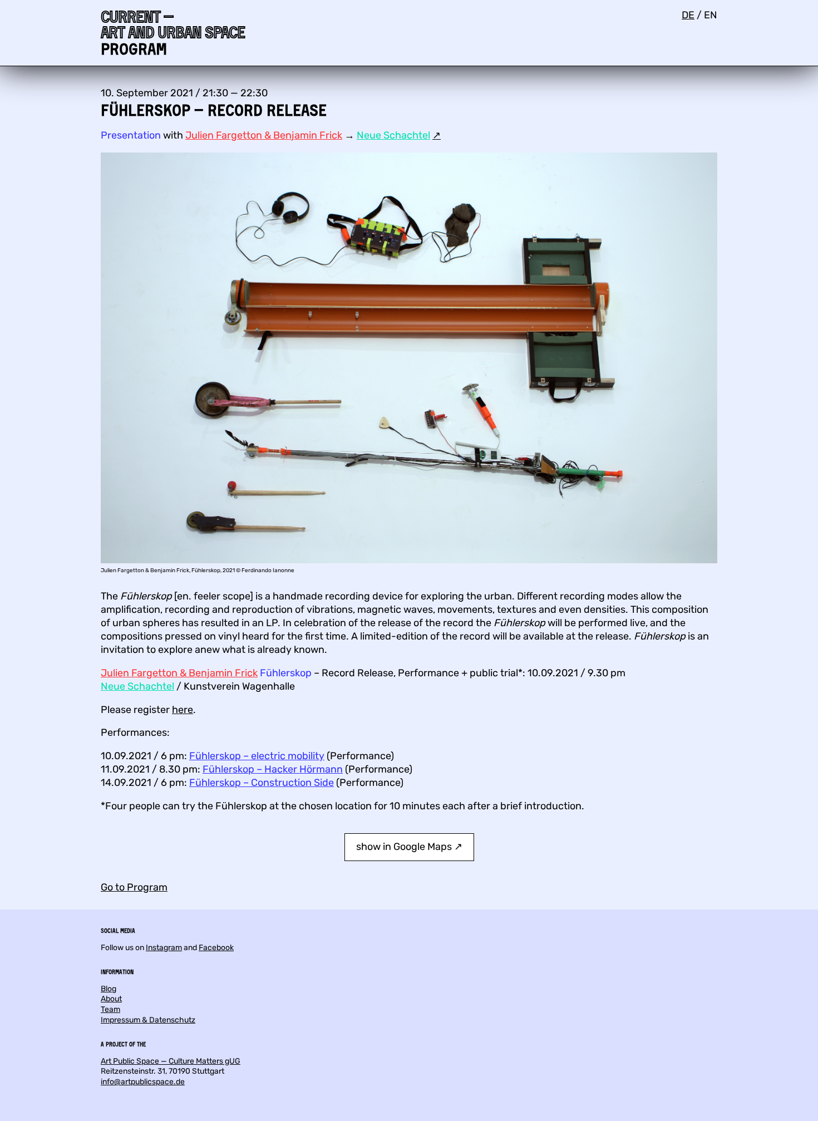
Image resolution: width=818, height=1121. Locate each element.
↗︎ (436, 135)
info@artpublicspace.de (143, 1081)
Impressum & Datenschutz (148, 1020)
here (182, 710)
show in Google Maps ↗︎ (409, 846)
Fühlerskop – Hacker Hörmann (273, 769)
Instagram (164, 947)
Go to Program (134, 887)
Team (110, 1009)
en (710, 15)
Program (134, 48)
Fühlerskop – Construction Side (261, 782)
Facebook (216, 947)
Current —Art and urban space (173, 24)
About (111, 999)
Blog (108, 989)
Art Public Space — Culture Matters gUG (170, 1061)
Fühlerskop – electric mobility (256, 756)
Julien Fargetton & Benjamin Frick (263, 135)
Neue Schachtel (393, 135)
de (688, 15)
